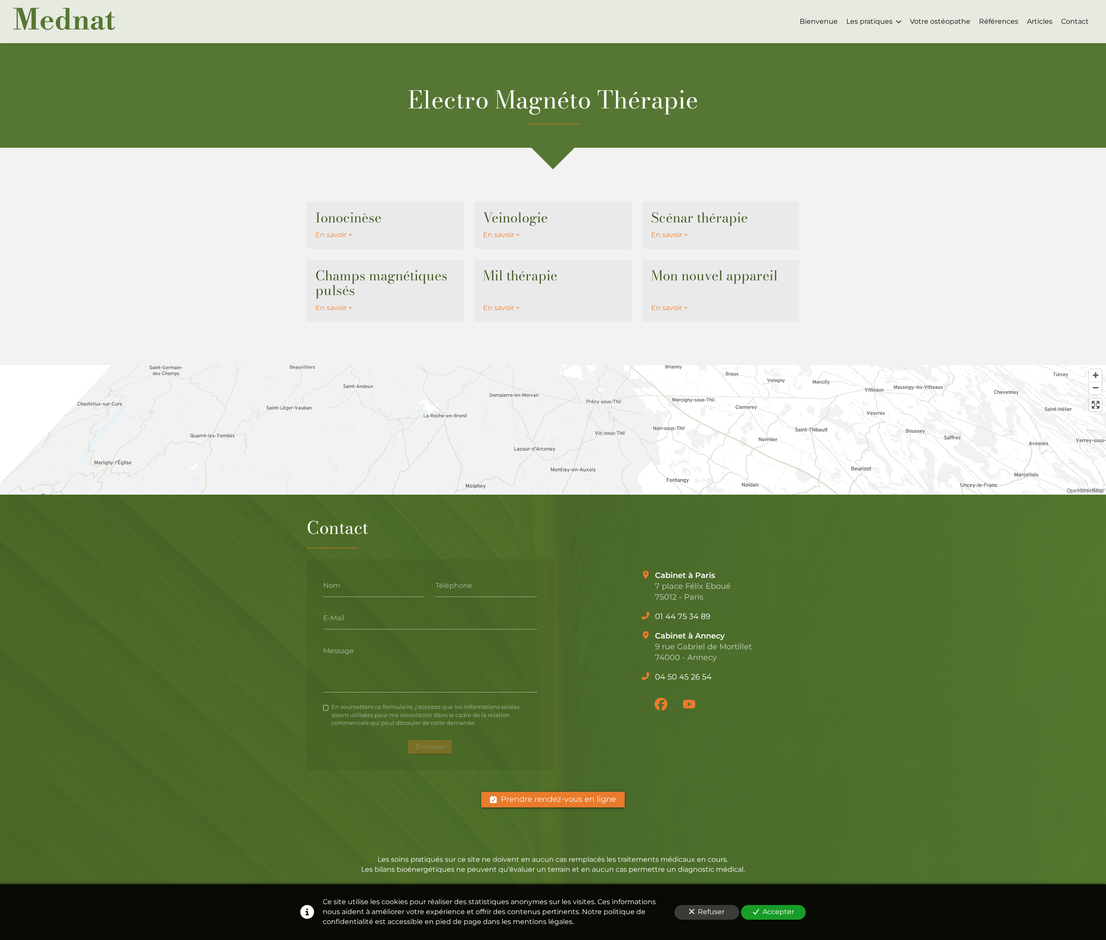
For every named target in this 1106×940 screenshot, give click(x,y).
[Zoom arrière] (1095, 388)
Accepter (778, 912)
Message (338, 651)
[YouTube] (689, 704)
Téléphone (453, 585)
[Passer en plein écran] (1095, 405)
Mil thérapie (520, 275)
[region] (553, 430)
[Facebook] (661, 704)
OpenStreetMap (1085, 490)
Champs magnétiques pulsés (381, 283)
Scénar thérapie (699, 217)
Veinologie (515, 217)
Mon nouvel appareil (714, 275)
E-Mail (333, 618)
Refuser (711, 912)
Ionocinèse (348, 217)
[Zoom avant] (1095, 375)
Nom (331, 585)
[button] (531, 399)
